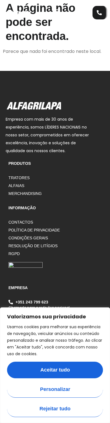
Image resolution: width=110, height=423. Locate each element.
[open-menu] (53, 12)
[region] (55, 365)
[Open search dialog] (85, 9)
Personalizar (55, 389)
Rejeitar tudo (55, 408)
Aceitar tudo (55, 370)
